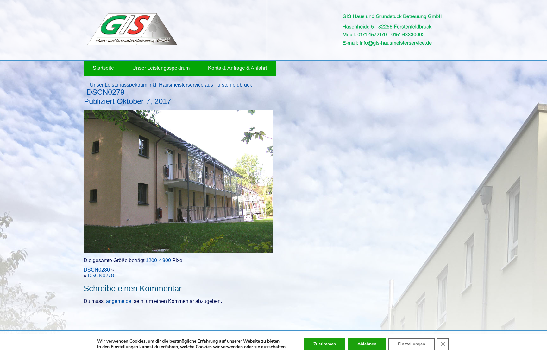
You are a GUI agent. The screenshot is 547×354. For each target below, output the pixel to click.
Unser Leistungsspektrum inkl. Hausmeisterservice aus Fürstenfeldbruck (168, 84)
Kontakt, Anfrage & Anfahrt (237, 68)
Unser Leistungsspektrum (161, 68)
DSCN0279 (105, 92)
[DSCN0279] (179, 251)
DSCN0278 (101, 275)
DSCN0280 (97, 270)
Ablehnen (366, 344)
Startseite (103, 68)
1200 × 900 (158, 260)
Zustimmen (324, 344)
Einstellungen (124, 347)
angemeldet (119, 301)
